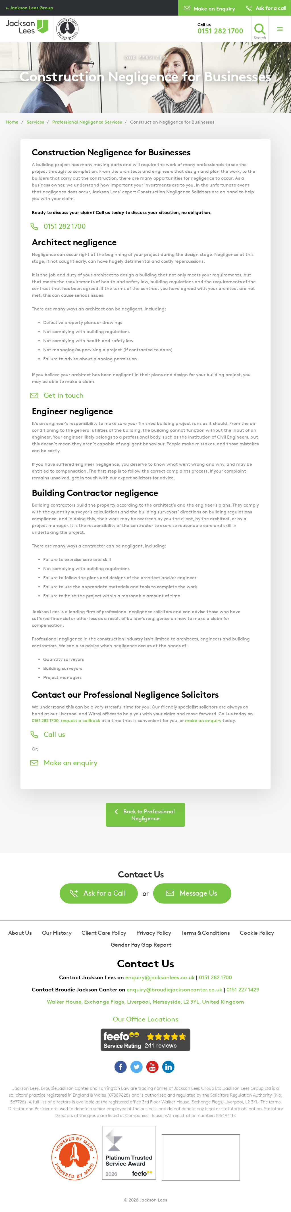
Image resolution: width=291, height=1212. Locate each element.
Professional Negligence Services (87, 122)
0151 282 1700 (220, 31)
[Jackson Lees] (27, 26)
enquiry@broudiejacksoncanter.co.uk (174, 989)
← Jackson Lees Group (29, 7)
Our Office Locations (145, 1019)
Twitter (136, 1067)
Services (35, 122)
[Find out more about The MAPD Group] (67, 29)
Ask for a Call (105, 893)
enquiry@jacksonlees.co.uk (160, 977)
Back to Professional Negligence (148, 815)
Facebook (120, 1067)
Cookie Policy (257, 932)
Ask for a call (271, 8)
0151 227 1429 (242, 989)
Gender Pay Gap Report (141, 944)
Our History (57, 932)
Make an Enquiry (214, 8)
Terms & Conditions (205, 932)
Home (12, 122)
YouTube (152, 1067)
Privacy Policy (153, 932)
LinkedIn (168, 1067)
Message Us (198, 893)
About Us (20, 932)
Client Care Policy (104, 932)
